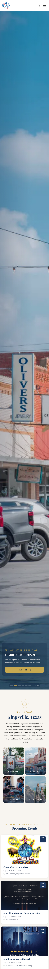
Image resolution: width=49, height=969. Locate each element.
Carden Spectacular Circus (16, 867)
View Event (14, 670)
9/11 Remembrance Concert (16, 959)
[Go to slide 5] (26, 685)
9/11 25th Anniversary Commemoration (21, 913)
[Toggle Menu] (44, 5)
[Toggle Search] (38, 5)
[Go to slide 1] (11, 685)
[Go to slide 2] (15, 685)
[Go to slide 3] (19, 685)
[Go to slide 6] (29, 685)
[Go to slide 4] (23, 685)
